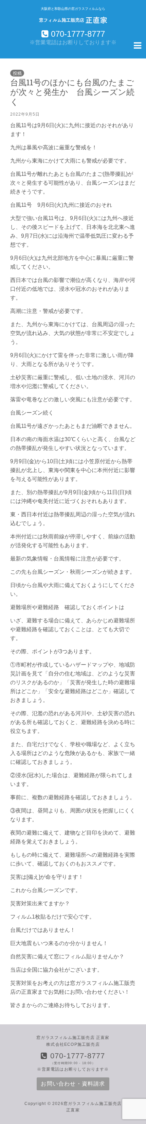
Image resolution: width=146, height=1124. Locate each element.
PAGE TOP (136, 1084)
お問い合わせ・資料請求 (73, 1084)
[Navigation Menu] (137, 44)
